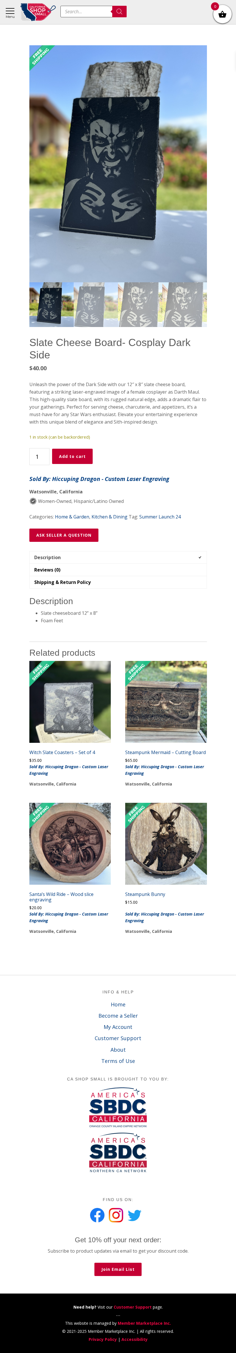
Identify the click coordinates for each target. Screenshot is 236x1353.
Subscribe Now (118, 691)
